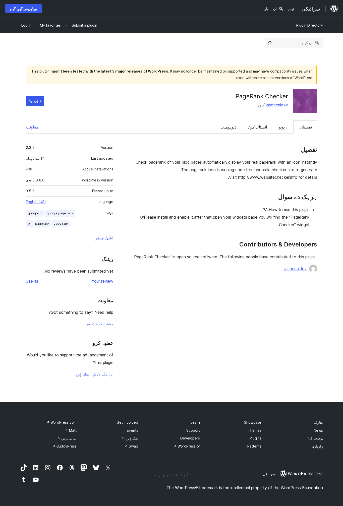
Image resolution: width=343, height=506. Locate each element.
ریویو (283, 127)
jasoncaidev (277, 104)
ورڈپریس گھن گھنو (23, 9)
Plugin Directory (309, 25)
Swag (131, 446)
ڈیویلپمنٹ (228, 127)
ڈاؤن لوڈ (35, 101)
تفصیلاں (305, 127)
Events (132, 430)
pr (29, 223)
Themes (254, 430)
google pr (35, 213)
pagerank (42, 223)
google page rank (60, 213)
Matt (71, 430)
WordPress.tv (186, 446)
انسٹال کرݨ (257, 127)
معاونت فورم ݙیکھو (100, 323)
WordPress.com (61, 422)
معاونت (32, 127)
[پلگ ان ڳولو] (270, 43)
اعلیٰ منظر (104, 237)
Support (193, 430)
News (318, 430)
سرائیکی (269, 474)
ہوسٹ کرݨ (315, 438)
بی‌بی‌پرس (67, 438)
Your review (102, 281)
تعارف (318, 422)
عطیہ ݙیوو (130, 438)
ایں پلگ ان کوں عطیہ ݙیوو (94, 373)
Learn (195, 422)
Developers (190, 438)
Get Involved (127, 422)
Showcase (252, 422)
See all (32, 281)
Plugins (255, 438)
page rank (61, 223)
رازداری (317, 446)
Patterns (254, 446)
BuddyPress (64, 446)
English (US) (36, 202)
